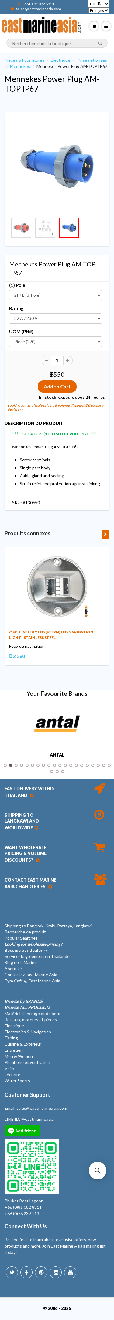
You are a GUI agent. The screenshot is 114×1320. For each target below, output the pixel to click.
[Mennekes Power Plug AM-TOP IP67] (57, 166)
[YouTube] (70, 1272)
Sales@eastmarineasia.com (38, 8)
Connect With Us (26, 1226)
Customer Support (27, 1094)
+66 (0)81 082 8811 (38, 4)
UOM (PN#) (21, 331)
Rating (16, 308)
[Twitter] (12, 1272)
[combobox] (57, 43)
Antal (57, 755)
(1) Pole (17, 285)
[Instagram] (56, 1272)
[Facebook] (26, 1272)
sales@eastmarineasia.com (41, 1108)
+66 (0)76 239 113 (22, 1213)
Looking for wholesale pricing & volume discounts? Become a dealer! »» (55, 407)
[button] (97, 1170)
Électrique (60, 60)
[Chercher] (100, 43)
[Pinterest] (41, 1272)
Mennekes (20, 66)
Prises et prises (92, 60)
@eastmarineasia (37, 1119)
